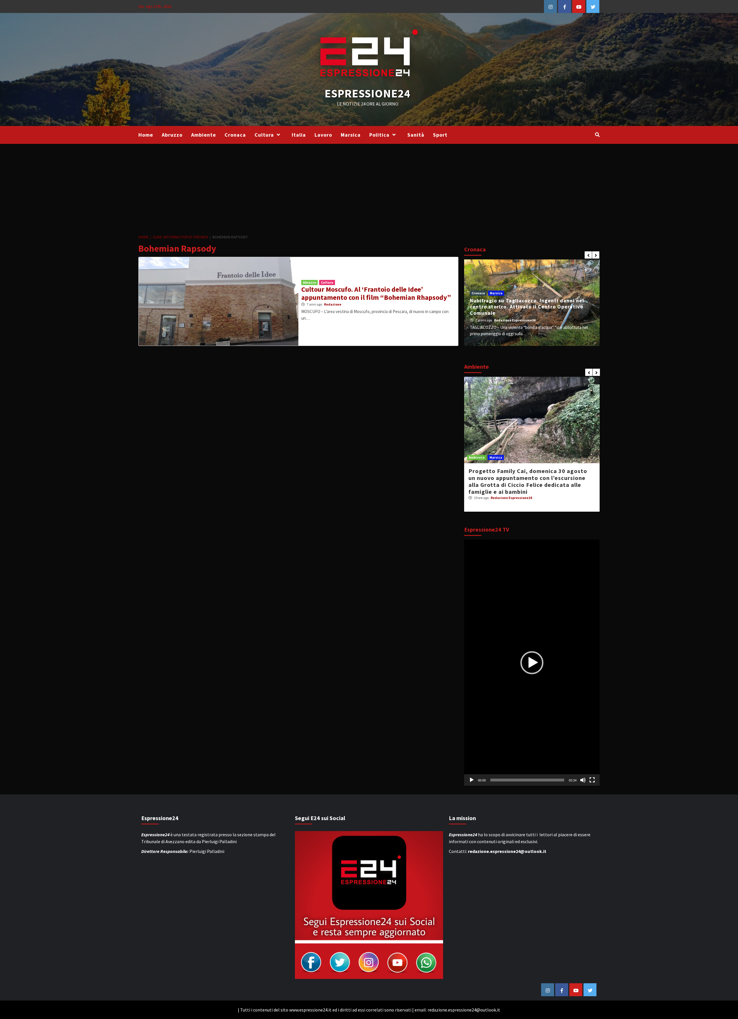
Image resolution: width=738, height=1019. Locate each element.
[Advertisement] (369, 187)
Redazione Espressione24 (514, 320)
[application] (532, 663)
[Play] (472, 780)
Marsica (351, 134)
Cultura (264, 134)
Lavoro (323, 134)
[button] (531, 662)
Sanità (415, 134)
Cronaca (235, 134)
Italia (299, 134)
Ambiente (203, 134)
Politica (379, 134)
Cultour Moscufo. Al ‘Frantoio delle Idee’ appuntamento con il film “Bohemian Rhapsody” (376, 293)
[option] (532, 302)
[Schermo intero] (592, 780)
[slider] (527, 780)
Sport (440, 134)
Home (145, 134)
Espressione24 (368, 93)
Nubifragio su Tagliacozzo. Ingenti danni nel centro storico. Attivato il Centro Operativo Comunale (527, 306)
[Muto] (583, 780)
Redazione (332, 304)
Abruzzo (172, 134)
